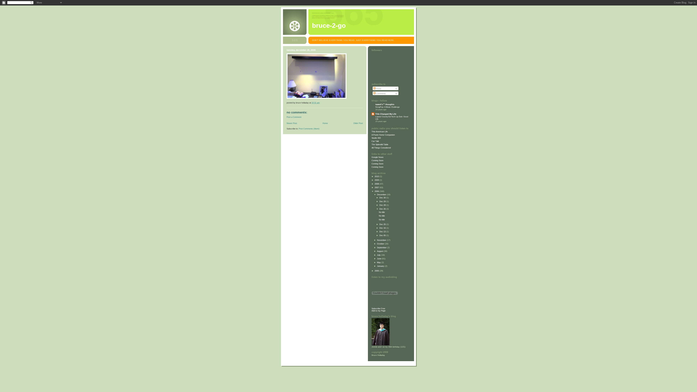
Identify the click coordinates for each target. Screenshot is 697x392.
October (381, 244)
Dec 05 (382, 235)
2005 (377, 271)
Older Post (358, 123)
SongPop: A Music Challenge (387, 107)
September (382, 247)
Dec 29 (382, 201)
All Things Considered (381, 148)
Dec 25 (382, 224)
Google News (378, 157)
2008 (377, 184)
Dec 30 (382, 198)
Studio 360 (376, 138)
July (379, 255)
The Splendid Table (380, 144)
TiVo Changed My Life (385, 114)
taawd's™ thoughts (384, 104)
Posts (378, 88)
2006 (377, 191)
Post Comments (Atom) (309, 129)
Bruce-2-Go (329, 25)
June (379, 259)
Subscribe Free (378, 308)
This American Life (380, 131)
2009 (377, 180)
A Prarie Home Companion (383, 135)
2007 (377, 187)
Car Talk (375, 141)
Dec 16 (382, 228)
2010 (377, 176)
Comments (381, 93)
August (380, 251)
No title (382, 212)
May (379, 262)
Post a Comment (294, 117)
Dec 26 (382, 209)
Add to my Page (379, 311)
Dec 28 (382, 205)
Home (325, 123)
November (382, 240)
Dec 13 (382, 231)
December (382, 194)
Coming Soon (377, 160)
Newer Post (292, 123)
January (381, 266)
